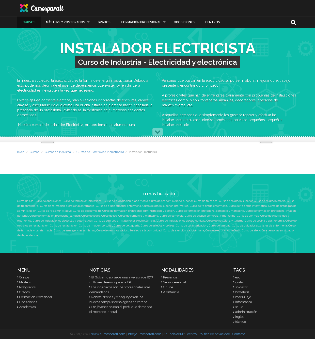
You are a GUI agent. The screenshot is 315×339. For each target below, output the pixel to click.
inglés (239, 317)
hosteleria (242, 292)
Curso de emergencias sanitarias (74, 230)
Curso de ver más (248, 215)
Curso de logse (90, 215)
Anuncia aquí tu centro (180, 334)
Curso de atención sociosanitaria (183, 230)
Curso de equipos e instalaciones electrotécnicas (124, 220)
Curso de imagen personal (95, 225)
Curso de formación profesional (82, 201)
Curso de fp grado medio (269, 201)
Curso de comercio (171, 215)
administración (246, 312)
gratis (239, 282)
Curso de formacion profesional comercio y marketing (210, 210)
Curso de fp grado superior (235, 201)
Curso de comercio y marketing (138, 215)
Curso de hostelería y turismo (224, 220)
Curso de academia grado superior (171, 201)
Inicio (20, 152)
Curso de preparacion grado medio (126, 201)
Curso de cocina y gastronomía (264, 220)
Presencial (170, 277)
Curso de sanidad (220, 225)
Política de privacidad (214, 334)
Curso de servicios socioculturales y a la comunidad (129, 230)
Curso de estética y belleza (157, 225)
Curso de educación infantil (222, 230)
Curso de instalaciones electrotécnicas (181, 220)
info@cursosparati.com (144, 334)
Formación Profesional (141, 22)
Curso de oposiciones (48, 201)
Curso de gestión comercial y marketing (210, 215)
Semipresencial (174, 282)
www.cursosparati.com (108, 334)
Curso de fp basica (206, 201)
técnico (240, 321)
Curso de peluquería (126, 225)
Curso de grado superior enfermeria (118, 206)
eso (237, 277)
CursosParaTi (41, 8)
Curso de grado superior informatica (165, 206)
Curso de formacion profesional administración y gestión (138, 210)
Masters (25, 282)
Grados (104, 22)
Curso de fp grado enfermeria (208, 206)
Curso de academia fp (87, 210)
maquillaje (243, 297)
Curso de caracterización (191, 225)
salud (239, 307)
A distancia (171, 292)
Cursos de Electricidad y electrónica (100, 152)
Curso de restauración (64, 225)
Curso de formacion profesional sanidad (55, 215)
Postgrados (27, 287)
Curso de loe (109, 215)
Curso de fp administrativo (55, 210)
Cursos (29, 22)
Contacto (238, 334)
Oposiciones (184, 22)
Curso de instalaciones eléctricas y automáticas (63, 220)
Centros (212, 22)
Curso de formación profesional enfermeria (67, 206)
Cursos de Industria (58, 152)
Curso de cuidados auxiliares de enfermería (259, 225)
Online (168, 287)
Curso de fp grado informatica (248, 206)
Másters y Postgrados (65, 22)
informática (243, 302)
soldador (241, 287)
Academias (27, 307)
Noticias (99, 270)
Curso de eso (25, 201)
